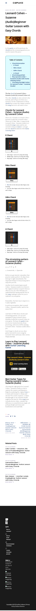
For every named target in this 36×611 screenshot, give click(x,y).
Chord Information (18, 63)
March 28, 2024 (10, 10)
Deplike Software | (21, 604)
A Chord (16, 73)
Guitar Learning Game (15, 346)
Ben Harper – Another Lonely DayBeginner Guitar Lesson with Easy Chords (16, 478)
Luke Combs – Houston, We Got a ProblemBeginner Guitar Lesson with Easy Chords (17, 451)
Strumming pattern (18, 75)
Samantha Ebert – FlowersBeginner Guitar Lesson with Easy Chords (17, 464)
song (9, 105)
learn (19, 127)
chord (12, 93)
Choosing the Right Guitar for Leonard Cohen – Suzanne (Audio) (20, 84)
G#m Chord (17, 71)
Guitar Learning (21, 10)
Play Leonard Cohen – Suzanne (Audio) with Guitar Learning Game (19, 78)
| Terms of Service (20, 606)
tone (26, 392)
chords (7, 50)
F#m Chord (17, 68)
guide (11, 48)
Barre (8, 184)
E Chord (16, 65)
